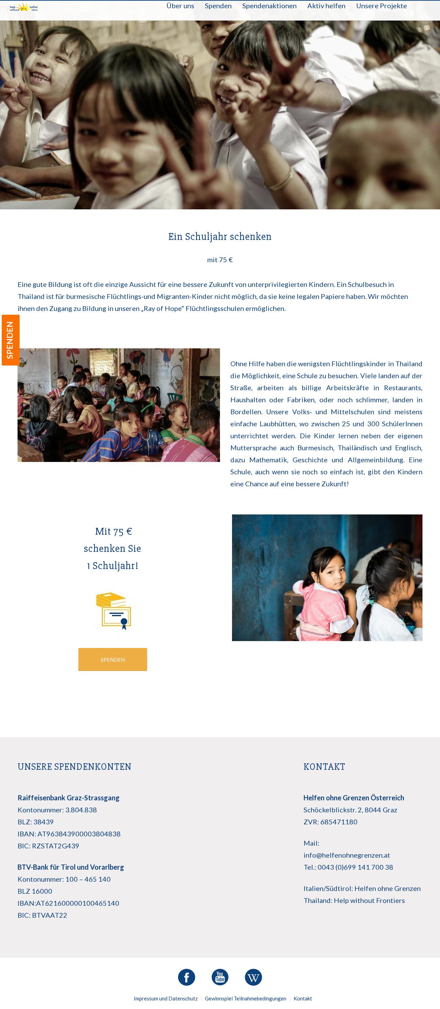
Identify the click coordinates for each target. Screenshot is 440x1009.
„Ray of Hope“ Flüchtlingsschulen (192, 308)
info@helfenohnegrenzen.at (347, 855)
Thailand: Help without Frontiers (354, 900)
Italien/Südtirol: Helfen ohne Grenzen (362, 888)
